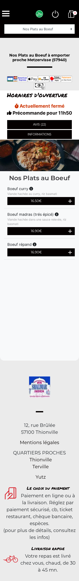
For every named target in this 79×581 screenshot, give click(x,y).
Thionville (40, 460)
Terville (40, 467)
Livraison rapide (47, 548)
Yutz (41, 477)
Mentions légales (39, 442)
